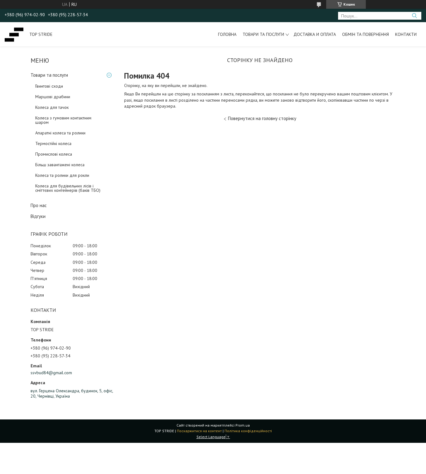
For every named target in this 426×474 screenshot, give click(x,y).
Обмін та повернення (365, 34)
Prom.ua (242, 425)
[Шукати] (414, 16)
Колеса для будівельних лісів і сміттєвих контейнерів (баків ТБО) (67, 188)
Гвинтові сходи (49, 86)
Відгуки (38, 216)
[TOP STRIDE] (14, 34)
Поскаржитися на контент (199, 430)
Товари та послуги (263, 34)
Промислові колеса (53, 154)
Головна (227, 34)
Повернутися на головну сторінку (262, 118)
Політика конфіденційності (248, 430)
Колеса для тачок (52, 107)
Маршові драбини (52, 96)
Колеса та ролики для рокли (62, 175)
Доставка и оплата (314, 34)
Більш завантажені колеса (60, 164)
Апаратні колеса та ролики (60, 133)
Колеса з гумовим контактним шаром (63, 120)
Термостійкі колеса (53, 143)
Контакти (406, 34)
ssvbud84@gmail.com (51, 372)
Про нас (39, 205)
